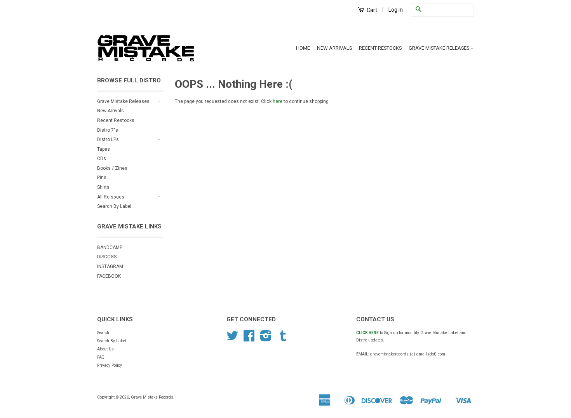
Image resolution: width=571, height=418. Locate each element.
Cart (371, 10)
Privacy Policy (109, 365)
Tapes (103, 149)
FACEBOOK (109, 276)
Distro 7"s (107, 130)
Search (103, 333)
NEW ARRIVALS (334, 48)
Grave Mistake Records (152, 397)
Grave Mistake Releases (123, 101)
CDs (101, 158)
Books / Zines (112, 168)
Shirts (103, 187)
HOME (303, 48)
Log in (395, 10)
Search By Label (114, 206)
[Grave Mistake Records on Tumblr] (283, 339)
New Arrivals (110, 110)
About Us (105, 349)
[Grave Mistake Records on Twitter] (232, 339)
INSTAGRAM (110, 266)
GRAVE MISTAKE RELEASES (439, 48)
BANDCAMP (109, 247)
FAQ (100, 357)
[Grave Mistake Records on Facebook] (249, 339)
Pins (101, 177)
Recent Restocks (115, 120)
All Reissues (110, 197)
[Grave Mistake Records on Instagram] (266, 339)
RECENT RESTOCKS (380, 48)
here (277, 101)
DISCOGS (107, 257)
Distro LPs (108, 139)
